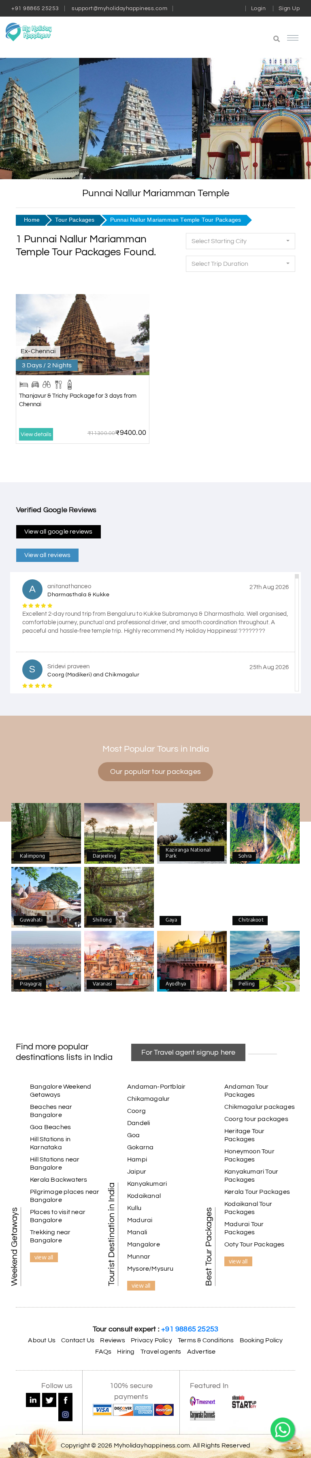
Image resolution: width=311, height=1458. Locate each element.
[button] (235, 39)
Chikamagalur (148, 1099)
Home (32, 220)
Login (258, 8)
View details (36, 434)
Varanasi (119, 961)
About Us (41, 1340)
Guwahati (46, 898)
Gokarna (140, 1147)
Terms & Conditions (206, 1340)
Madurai (139, 1220)
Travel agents (161, 1351)
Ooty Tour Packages (254, 1244)
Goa (133, 1135)
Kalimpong (46, 834)
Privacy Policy (151, 1340)
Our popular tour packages (155, 772)
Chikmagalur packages (259, 1107)
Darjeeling (119, 834)
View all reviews (47, 555)
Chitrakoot (264, 898)
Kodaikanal (144, 1196)
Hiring (125, 1351)
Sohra (265, 834)
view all (43, 1257)
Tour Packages (75, 220)
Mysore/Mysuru (150, 1268)
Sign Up (289, 8)
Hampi (137, 1159)
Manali (137, 1232)
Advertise (201, 1351)
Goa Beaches (50, 1127)
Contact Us (77, 1340)
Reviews (112, 1340)
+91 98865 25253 (35, 8)
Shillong (119, 898)
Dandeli (138, 1123)
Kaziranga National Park (192, 833)
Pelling (265, 961)
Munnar (138, 1256)
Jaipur (136, 1171)
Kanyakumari (147, 1183)
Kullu (134, 1208)
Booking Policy (261, 1340)
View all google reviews (58, 531)
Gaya (191, 898)
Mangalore (143, 1244)
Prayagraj (46, 961)
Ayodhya (191, 961)
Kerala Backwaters (58, 1179)
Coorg (136, 1111)
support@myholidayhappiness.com (119, 8)
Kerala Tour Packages (257, 1192)
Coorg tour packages (256, 1119)
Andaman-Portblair (156, 1086)
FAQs (103, 1351)
